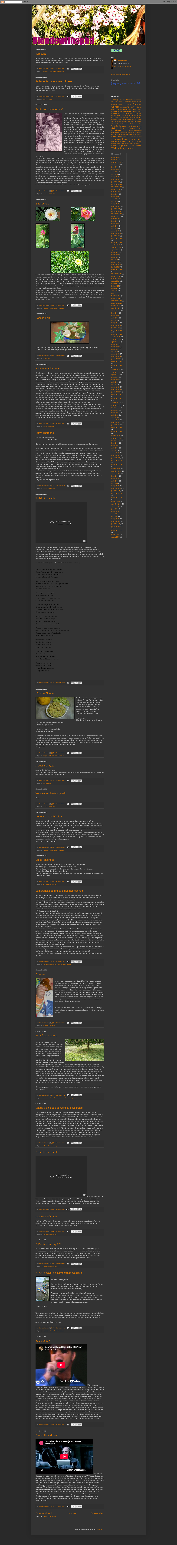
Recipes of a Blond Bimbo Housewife (53, 755)
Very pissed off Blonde (49, 884)
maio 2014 (114, 318)
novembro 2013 (116, 334)
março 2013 (115, 354)
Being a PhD (123, 101)
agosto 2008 (115, 506)
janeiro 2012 (115, 392)
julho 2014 (114, 313)
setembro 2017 (116, 219)
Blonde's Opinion (47, 99)
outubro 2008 (115, 501)
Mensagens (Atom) (50, 1516)
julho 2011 (114, 410)
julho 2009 (114, 476)
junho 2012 (115, 380)
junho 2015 (115, 286)
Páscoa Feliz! (43, 317)
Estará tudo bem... (46, 1035)
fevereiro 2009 (116, 488)
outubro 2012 (115, 370)
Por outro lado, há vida (49, 816)
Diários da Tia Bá (129, 122)
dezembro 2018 (116, 184)
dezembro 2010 (116, 427)
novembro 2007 (116, 530)
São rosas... (42, 203)
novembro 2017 (116, 214)
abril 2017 (114, 228)
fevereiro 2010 (116, 455)
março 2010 (115, 453)
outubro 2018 (115, 189)
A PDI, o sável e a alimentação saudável (59, 1272)
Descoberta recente (47, 1152)
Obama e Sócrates (46, 1216)
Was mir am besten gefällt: (51, 793)
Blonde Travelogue (124, 104)
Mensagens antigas (97, 1513)
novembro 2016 (116, 242)
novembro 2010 (116, 431)
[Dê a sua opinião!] (74, 69)
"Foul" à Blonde (45, 693)
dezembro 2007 (116, 526)
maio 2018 (114, 199)
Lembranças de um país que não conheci (59, 890)
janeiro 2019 (115, 182)
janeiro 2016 (115, 267)
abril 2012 (114, 384)
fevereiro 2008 (116, 521)
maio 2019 (114, 172)
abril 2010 (114, 450)
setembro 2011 (116, 405)
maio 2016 (114, 257)
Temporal (41, 53)
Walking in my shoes (49, 193)
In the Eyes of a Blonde (126, 126)
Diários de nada (126, 124)
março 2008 (115, 519)
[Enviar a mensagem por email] (72, 69)
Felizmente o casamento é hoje (54, 81)
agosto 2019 (115, 164)
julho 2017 (114, 221)
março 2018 (115, 204)
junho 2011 (115, 412)
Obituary (114, 132)
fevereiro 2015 (116, 296)
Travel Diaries (129, 139)
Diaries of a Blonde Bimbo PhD (126, 112)
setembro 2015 (116, 278)
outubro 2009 (115, 469)
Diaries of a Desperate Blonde (124, 117)
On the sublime (137, 132)
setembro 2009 (116, 471)
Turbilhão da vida (45, 498)
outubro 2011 (115, 403)
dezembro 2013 (116, 330)
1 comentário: (60, 1209)
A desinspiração (45, 765)
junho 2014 (115, 315)
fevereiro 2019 (116, 179)
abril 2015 (114, 291)
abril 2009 (114, 483)
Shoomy (139, 136)
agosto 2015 (115, 281)
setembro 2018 (116, 191)
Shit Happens (131, 136)
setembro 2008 (116, 504)
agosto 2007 (115, 537)
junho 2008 (115, 511)
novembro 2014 (116, 303)
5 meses (40, 974)
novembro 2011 (116, 398)
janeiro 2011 (115, 425)
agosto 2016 (115, 250)
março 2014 (115, 323)
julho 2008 (114, 509)
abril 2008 (114, 516)
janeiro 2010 (115, 458)
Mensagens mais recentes (44, 1513)
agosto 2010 (115, 440)
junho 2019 (115, 169)
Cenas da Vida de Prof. (128, 107)
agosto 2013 (115, 342)
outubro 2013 (115, 337)
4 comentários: (60, 68)
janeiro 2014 (115, 328)
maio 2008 (114, 514)
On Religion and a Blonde (124, 132)
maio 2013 (114, 349)
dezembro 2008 (116, 493)
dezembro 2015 (116, 269)
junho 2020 (115, 160)
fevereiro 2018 (116, 206)
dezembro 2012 (116, 361)
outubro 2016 (115, 245)
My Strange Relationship (133, 130)
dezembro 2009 (116, 460)
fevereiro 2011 (116, 422)
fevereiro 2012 (116, 389)
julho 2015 (114, 283)
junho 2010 (115, 445)
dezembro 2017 (116, 211)
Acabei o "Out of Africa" (49, 109)
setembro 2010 (116, 438)
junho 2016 (115, 255)
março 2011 (115, 420)
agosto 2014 (115, 310)
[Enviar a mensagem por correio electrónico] (68, 68)
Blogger (99, 1529)
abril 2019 (114, 174)
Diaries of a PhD (132, 119)
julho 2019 (114, 167)
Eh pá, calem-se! (45, 859)
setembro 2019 (116, 162)
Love (122, 128)
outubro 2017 (115, 216)
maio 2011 (114, 415)
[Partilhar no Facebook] (79, 69)
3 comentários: (60, 881)
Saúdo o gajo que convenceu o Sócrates (59, 1107)
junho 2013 (115, 347)
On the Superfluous (118, 134)
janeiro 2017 (115, 236)
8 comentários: (60, 1506)
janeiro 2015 (115, 298)
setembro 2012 (116, 372)
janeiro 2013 (115, 359)
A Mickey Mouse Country (50, 964)
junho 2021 (115, 157)
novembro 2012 (116, 365)
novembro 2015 (116, 274)
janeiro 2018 (115, 209)
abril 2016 (114, 260)
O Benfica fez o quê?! (48, 1244)
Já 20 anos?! (43, 1340)
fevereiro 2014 (116, 325)
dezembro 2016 (116, 238)
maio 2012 (114, 382)
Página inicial (72, 1513)
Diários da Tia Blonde (49, 1025)
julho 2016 (114, 252)
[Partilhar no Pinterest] (81, 69)
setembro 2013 (116, 339)
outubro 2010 (115, 436)
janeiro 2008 (115, 524)
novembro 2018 (116, 187)
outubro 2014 (115, 306)
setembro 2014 (116, 308)
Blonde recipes (131, 101)
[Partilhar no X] (76, 69)
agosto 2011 (115, 407)
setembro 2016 (116, 247)
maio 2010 (114, 448)
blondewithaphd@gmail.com (120, 74)
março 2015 (115, 293)
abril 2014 (114, 320)
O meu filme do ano (47, 1435)
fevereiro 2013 (116, 356)
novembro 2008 (116, 497)
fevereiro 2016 (116, 264)
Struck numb (116, 139)
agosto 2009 (115, 473)
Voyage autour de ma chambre (129, 146)
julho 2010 (114, 443)
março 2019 (115, 177)
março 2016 (115, 262)
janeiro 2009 (115, 491)
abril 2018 (114, 201)
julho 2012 (114, 377)
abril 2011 (114, 417)
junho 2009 (115, 478)
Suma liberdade (45, 432)
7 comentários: (60, 355)
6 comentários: (60, 191)
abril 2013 (114, 351)
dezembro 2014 (116, 301)
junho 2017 (115, 223)
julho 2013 (114, 344)
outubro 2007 (115, 534)
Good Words (46, 358)
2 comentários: (60, 96)
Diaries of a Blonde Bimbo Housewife (53, 71)
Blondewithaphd (121, 60)
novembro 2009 (116, 464)
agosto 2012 (115, 375)
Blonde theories (47, 783)
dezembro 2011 (116, 394)
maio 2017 (114, 226)
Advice (133, 99)
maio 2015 (114, 288)
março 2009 (115, 486)
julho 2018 (114, 194)
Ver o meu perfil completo (122, 66)
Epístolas (134, 124)
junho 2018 (115, 196)
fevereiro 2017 (116, 233)
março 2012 (115, 387)
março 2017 (115, 231)
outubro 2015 (115, 276)
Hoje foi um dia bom (47, 368)
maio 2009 (114, 481)
